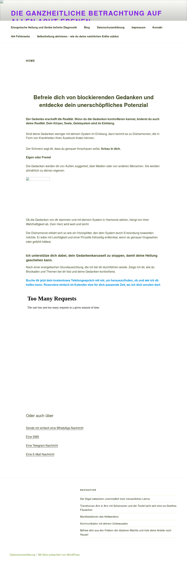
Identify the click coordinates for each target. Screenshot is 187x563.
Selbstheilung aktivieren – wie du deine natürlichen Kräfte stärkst (78, 36)
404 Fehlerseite (20, 36)
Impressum (138, 27)
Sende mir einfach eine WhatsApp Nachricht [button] (54, 428)
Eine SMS (32, 436)
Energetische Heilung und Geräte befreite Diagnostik (44, 27)
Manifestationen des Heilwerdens (99, 516)
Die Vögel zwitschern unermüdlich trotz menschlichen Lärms (115, 499)
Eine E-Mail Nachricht (40, 454)
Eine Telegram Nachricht (42, 445)
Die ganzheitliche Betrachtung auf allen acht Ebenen (86, 17)
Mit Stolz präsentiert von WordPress (59, 554)
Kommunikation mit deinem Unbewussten (104, 523)
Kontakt (157, 27)
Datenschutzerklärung (111, 27)
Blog (87, 27)
